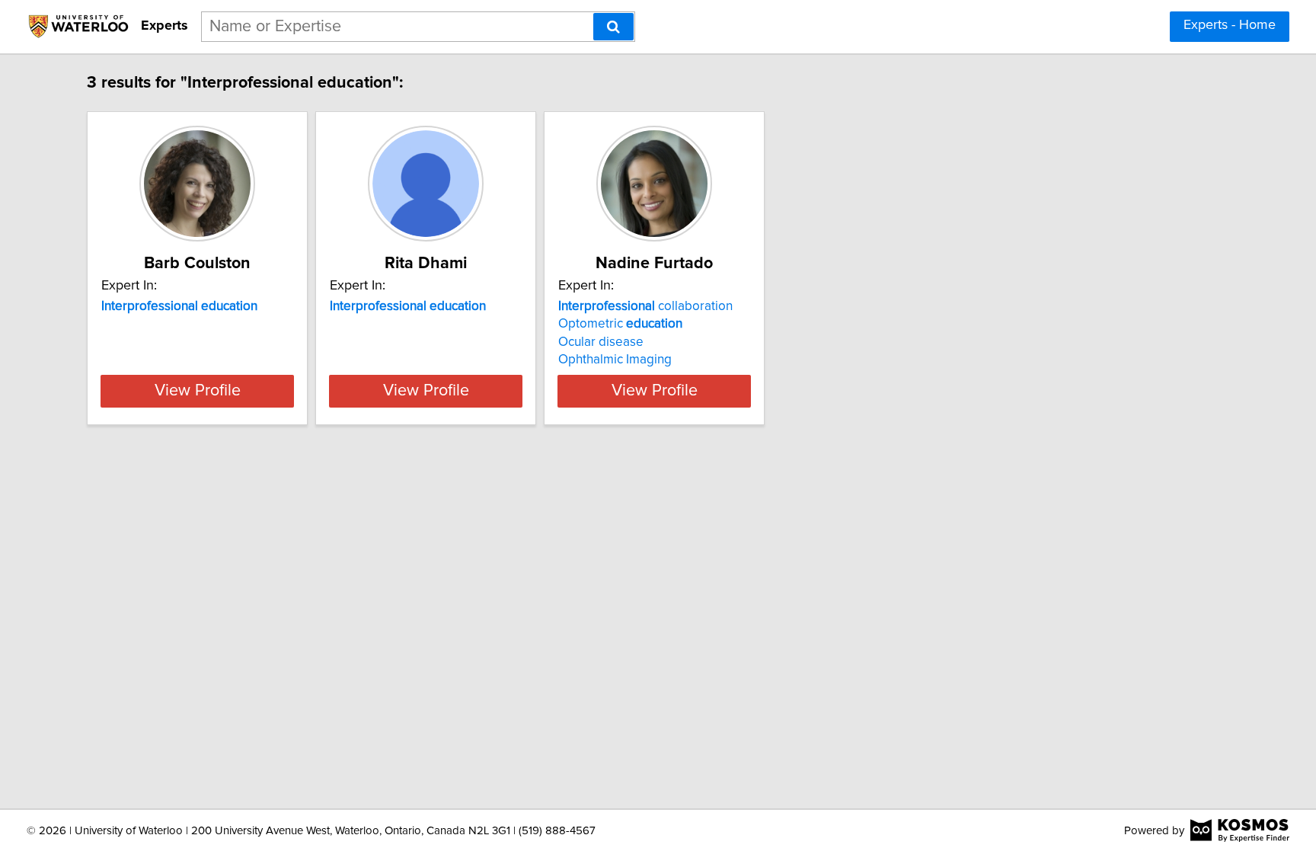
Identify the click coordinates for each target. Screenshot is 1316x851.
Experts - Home (1229, 25)
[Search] (613, 26)
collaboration (645, 306)
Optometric (620, 324)
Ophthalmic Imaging (615, 359)
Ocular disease (601, 342)
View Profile (198, 390)
